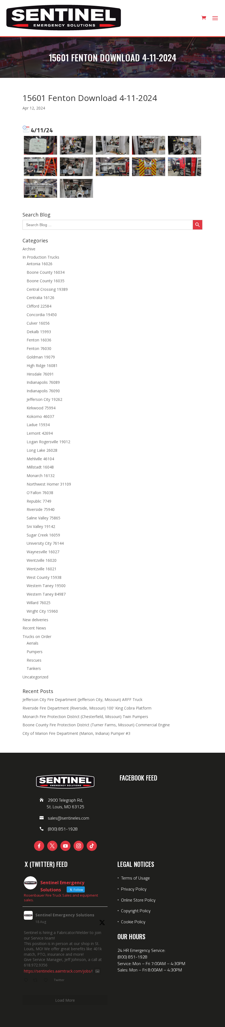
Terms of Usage (135, 878)
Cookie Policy (133, 921)
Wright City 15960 (42, 611)
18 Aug (40, 921)
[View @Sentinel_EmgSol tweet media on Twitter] (97, 971)
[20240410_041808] (148, 166)
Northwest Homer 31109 (49, 484)
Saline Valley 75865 (43, 518)
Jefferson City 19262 (44, 399)
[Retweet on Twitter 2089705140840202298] (37, 980)
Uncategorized (35, 677)
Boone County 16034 (45, 272)
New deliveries (35, 619)
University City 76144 (45, 543)
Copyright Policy (136, 910)
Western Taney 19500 (46, 585)
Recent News (34, 628)
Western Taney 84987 (46, 594)
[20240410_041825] (40, 166)
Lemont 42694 (40, 433)
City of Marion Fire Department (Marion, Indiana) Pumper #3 (76, 733)
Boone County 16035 (45, 280)
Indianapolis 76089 (43, 382)
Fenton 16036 (39, 340)
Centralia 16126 (40, 297)
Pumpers (35, 651)
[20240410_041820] (112, 166)
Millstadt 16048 (40, 467)
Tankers (34, 668)
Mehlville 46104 (40, 458)
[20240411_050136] (76, 166)
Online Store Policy (138, 900)
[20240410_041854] (184, 166)
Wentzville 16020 (42, 560)
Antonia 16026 (39, 263)
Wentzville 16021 (42, 568)
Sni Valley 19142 (41, 526)
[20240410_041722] (112, 145)
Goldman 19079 (41, 357)
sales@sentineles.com (68, 818)
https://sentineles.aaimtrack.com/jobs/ (58, 971)
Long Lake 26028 (42, 450)
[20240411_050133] (76, 145)
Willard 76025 (38, 602)
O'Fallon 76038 (40, 492)
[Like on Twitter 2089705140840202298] (47, 980)
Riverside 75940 (41, 509)
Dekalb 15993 (39, 331)
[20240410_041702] (40, 145)
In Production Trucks (40, 257)
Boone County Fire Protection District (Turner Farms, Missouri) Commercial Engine (96, 724)
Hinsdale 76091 (40, 374)
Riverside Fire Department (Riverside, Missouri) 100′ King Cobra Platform (86, 708)
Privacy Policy (134, 889)
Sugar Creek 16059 (43, 535)
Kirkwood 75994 (41, 407)
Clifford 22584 (39, 306)
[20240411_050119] (76, 188)
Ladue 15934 (38, 424)
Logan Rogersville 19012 (48, 441)
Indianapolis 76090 (43, 390)
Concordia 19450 (42, 314)
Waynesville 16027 (43, 551)
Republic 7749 (39, 501)
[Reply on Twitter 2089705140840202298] (27, 980)
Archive (28, 248)
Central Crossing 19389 (47, 289)
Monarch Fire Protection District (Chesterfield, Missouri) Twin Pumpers (85, 716)
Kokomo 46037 (40, 416)
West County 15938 (44, 577)
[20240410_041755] (40, 188)
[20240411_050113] (184, 145)
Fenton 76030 (39, 348)
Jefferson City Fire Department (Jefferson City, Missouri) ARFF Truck (82, 699)
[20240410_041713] (148, 145)
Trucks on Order (36, 636)
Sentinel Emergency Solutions (64, 915)
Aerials (32, 643)
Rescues (34, 660)
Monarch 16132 (41, 475)
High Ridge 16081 (42, 365)
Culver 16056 (38, 323)
